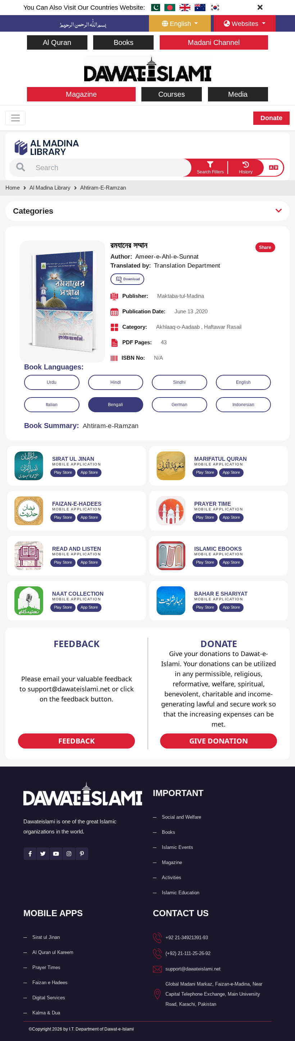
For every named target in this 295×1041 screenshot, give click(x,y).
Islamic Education (180, 892)
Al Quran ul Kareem (52, 952)
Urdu (51, 382)
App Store (89, 472)
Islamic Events (177, 847)
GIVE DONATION (218, 741)
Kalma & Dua (46, 1012)
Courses (171, 94)
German (179, 404)
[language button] (273, 167)
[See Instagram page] (69, 853)
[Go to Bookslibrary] (47, 147)
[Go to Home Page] (147, 68)
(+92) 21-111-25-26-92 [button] (187, 953)
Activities (171, 877)
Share (265, 247)
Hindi (115, 382)
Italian (52, 404)
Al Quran (57, 42)
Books (123, 42)
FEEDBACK (76, 741)
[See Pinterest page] (82, 853)
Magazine (81, 94)
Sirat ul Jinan (46, 937)
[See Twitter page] (43, 853)
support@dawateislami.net (193, 969)
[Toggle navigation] (15, 118)
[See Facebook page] (30, 853)
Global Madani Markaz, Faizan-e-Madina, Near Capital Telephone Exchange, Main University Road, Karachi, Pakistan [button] (213, 994)
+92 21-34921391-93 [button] (186, 937)
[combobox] (112, 168)
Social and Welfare (181, 817)
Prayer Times (46, 967)
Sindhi (179, 382)
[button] (20, 167)
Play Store (63, 472)
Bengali (115, 404)
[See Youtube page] (56, 853)
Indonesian (243, 404)
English (243, 382)
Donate (271, 118)
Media (238, 94)
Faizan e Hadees (50, 982)
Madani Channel (214, 42)
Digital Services (48, 997)
